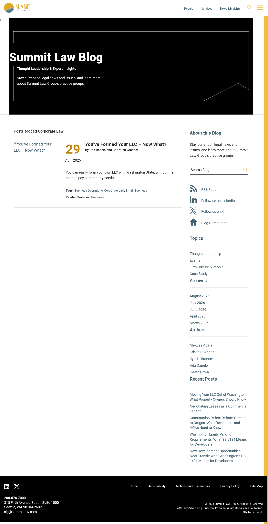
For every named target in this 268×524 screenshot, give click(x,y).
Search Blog (200, 170)
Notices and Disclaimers (193, 486)
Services (206, 8)
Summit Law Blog (56, 57)
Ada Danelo (97, 150)
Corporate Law (114, 190)
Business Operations (88, 190)
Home (133, 486)
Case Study (199, 274)
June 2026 (198, 309)
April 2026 (197, 316)
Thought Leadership (205, 254)
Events (195, 260)
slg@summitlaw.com (20, 512)
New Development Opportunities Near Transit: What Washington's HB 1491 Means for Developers (218, 456)
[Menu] (260, 8)
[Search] (250, 7)
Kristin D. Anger (202, 352)
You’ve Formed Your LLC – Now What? (125, 144)
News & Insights (230, 8)
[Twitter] (16, 486)
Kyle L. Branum (201, 359)
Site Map (256, 486)
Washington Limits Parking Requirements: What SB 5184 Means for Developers (218, 439)
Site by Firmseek (253, 512)
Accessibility (157, 486)
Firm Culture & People (206, 267)
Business (97, 197)
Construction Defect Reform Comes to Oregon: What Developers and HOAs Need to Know (217, 423)
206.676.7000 (15, 498)
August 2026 (200, 296)
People (188, 8)
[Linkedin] (6, 486)
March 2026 (199, 323)
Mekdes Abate (201, 345)
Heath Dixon (199, 372)
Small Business (136, 190)
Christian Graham (125, 150)
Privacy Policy (230, 486)
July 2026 (197, 303)
